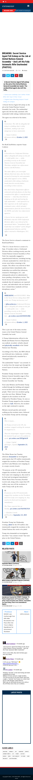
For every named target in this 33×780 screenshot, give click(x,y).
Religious (5, 758)
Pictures (23, 756)
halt (11, 403)
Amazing (5, 751)
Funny (17, 753)
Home (16, 778)
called (10, 525)
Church (27, 751)
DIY (13, 753)
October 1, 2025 (22, 322)
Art (16, 751)
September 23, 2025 (20, 515)
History (22, 753)
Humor (4, 756)
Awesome (21, 751)
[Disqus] (16, 662)
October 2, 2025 (22, 137)
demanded (12, 457)
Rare (28, 756)
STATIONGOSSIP (8, 6)
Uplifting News (13, 758)
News (25, 70)
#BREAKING (9, 295)
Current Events (7, 753)
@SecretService (11, 304)
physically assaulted (12, 345)
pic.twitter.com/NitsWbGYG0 (20, 508)
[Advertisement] (16, 32)
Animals (11, 751)
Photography (15, 756)
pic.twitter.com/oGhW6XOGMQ (19, 316)
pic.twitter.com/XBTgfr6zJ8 (18, 438)
